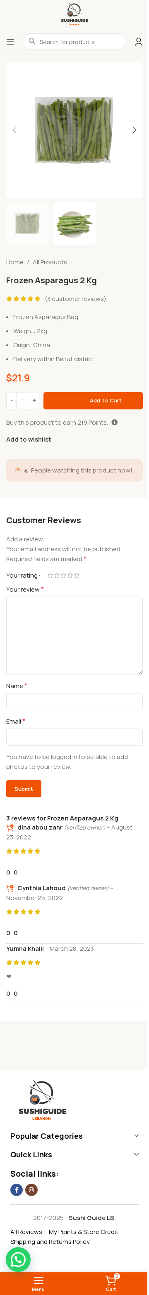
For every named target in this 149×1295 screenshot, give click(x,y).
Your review (25, 589)
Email (15, 721)
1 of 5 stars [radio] (50, 575)
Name (16, 685)
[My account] (138, 41)
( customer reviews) (75, 298)
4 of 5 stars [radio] (70, 575)
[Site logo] (74, 13)
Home (15, 262)
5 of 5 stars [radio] (76, 575)
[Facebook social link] (16, 1190)
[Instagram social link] (31, 1190)
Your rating (22, 575)
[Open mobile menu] (10, 41)
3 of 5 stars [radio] (63, 575)
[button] (14, 130)
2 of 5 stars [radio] (56, 575)
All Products (50, 262)
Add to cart (106, 400)
